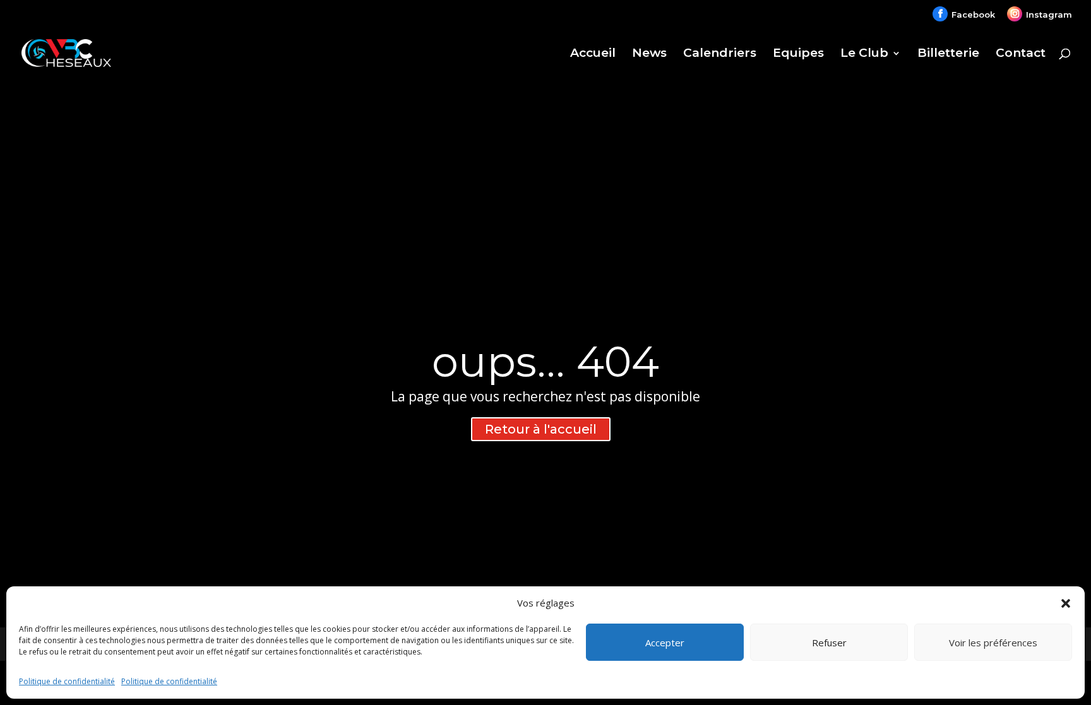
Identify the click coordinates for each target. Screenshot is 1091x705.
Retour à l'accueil (541, 429)
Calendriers (719, 54)
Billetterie (948, 54)
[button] (1065, 603)
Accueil (593, 54)
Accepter (664, 642)
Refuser (829, 642)
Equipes (798, 54)
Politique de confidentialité (67, 681)
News (649, 54)
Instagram (1049, 14)
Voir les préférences (993, 642)
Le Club (864, 54)
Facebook (973, 14)
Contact (1021, 54)
